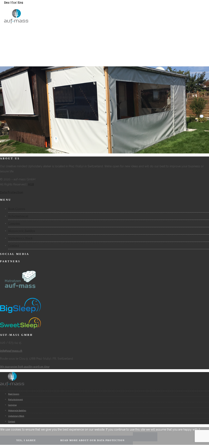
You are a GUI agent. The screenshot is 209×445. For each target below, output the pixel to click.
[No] (145, 436)
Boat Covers (16, 208)
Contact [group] (11, 421)
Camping (14, 223)
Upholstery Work (20, 238)
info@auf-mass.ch (11, 350)
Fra (13, 2)
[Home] (16, 22)
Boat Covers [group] (13, 394)
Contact (13, 245)
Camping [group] (12, 405)
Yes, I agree (26, 440)
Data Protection (11, 192)
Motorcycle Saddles (21, 230)
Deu (6, 2)
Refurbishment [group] (15, 399)
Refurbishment (18, 216)
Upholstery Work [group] (16, 416)
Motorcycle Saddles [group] (17, 410)
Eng (20, 2)
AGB (31, 184)
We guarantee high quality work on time (24, 366)
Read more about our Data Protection (92, 440)
